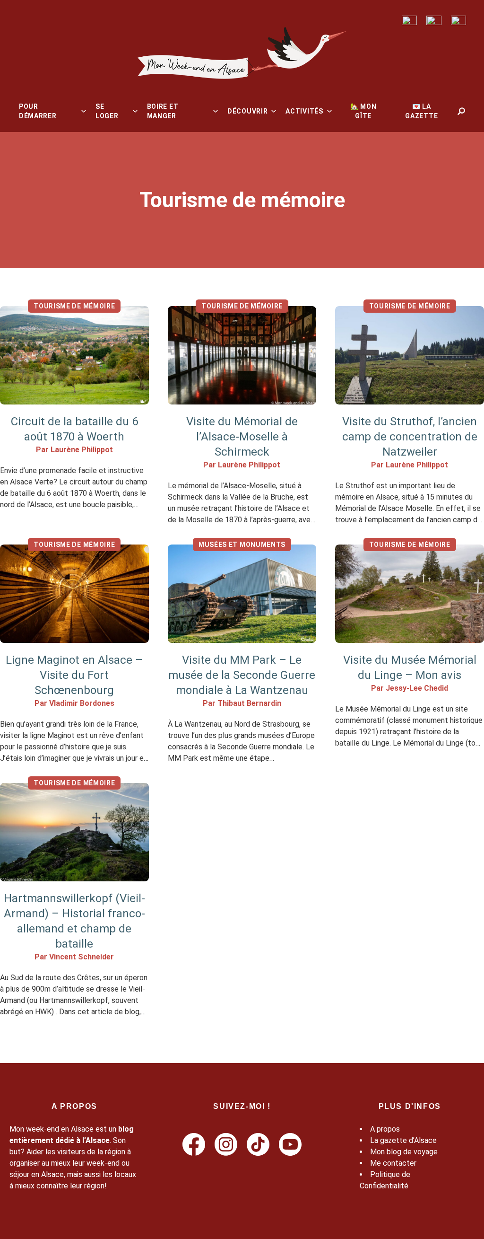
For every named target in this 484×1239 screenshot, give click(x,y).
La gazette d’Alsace (403, 1140)
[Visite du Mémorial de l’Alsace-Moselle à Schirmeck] (242, 355)
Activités (304, 111)
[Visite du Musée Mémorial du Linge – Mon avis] (409, 594)
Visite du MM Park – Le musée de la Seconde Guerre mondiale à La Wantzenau (241, 675)
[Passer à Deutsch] (434, 20)
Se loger (107, 111)
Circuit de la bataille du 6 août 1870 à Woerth (74, 429)
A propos (385, 1129)
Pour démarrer (38, 111)
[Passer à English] (409, 20)
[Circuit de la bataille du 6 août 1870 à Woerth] (74, 355)
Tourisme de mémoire (74, 306)
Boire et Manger (163, 111)
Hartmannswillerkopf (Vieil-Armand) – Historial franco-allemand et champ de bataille (74, 921)
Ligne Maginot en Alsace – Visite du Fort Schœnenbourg (74, 675)
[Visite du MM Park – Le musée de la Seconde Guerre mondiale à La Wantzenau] (242, 594)
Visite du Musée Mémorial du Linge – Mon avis (409, 667)
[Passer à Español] (458, 20)
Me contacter (393, 1163)
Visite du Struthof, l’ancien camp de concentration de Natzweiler (409, 436)
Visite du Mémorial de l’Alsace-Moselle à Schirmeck (242, 436)
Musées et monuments (242, 544)
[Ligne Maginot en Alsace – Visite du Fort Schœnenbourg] (74, 594)
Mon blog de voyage (404, 1151)
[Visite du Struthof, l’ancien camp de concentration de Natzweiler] (409, 355)
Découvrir (247, 111)
